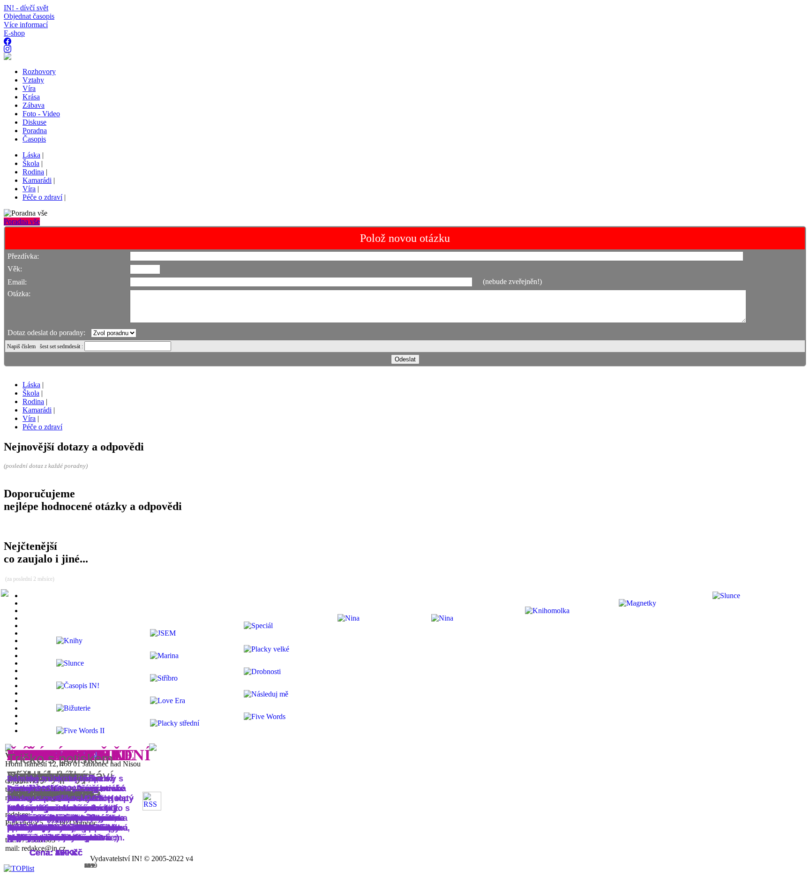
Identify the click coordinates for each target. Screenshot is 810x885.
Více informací (26, 25)
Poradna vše (22, 221)
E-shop (14, 33)
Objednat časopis (29, 16)
